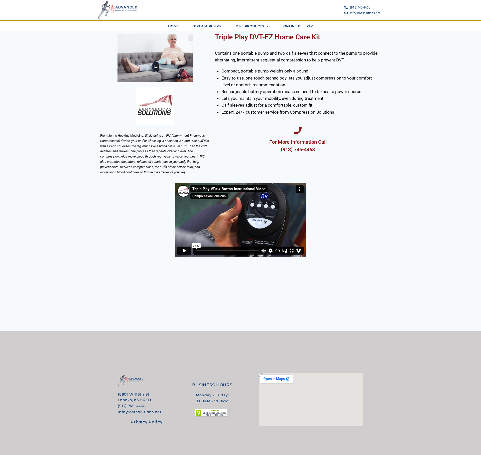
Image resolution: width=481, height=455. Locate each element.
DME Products (250, 26)
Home (173, 26)
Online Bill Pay (298, 26)
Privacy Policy (146, 422)
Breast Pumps (207, 26)
